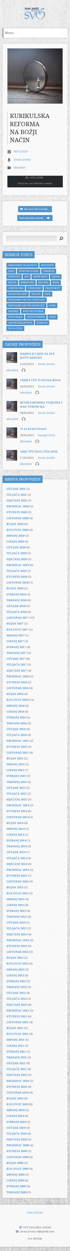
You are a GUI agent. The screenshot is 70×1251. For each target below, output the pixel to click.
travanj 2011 (16, 1057)
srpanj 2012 (15, 969)
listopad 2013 (17, 881)
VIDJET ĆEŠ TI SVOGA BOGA (40, 380)
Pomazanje (34, 288)
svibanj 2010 (16, 1121)
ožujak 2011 (15, 1063)
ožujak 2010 (15, 1127)
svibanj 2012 (16, 981)
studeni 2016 (16, 682)
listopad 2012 (17, 951)
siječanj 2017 (16, 670)
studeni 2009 (16, 1151)
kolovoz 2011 (17, 1033)
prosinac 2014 (17, 805)
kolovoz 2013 (17, 893)
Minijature (27, 282)
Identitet (19, 167)
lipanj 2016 (15, 711)
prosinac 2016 (17, 676)
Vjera (52, 317)
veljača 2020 (16, 553)
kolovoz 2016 (17, 699)
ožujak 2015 (15, 787)
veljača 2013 (16, 928)
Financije (48, 271)
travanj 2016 (16, 723)
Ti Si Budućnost (33, 429)
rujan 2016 (14, 693)
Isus (26, 276)
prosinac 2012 (17, 940)
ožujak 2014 (15, 852)
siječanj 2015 (16, 799)
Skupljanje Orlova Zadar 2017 (26, 305)
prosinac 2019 (17, 565)
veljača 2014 (16, 858)
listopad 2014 (17, 817)
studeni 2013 (16, 875)
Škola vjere (15, 328)
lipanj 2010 (15, 1115)
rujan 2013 (14, 887)
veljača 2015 (16, 793)
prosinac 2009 (17, 1145)
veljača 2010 (16, 1133)
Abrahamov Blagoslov (22, 265)
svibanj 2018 (16, 594)
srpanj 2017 (15, 635)
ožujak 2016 (15, 729)
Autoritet (47, 265)
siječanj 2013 (16, 934)
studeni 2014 (16, 811)
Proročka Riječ (17, 294)
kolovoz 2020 (17, 529)
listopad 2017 (17, 617)
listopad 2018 (17, 582)
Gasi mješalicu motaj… (32, 218)
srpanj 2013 (15, 899)
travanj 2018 (16, 600)
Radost (35, 294)
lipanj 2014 (15, 834)
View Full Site (35, 1212)
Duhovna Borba (29, 271)
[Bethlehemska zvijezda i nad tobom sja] (11, 409)
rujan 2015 (14, 758)
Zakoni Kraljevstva (20, 322)
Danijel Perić (46, 435)
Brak (11, 271)
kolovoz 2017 (17, 629)
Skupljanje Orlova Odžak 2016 (26, 300)
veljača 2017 (16, 664)
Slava (52, 305)
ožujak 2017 (15, 658)
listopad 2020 (17, 518)
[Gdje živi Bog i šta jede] (11, 458)
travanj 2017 (16, 652)
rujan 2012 (14, 957)
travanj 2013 (16, 916)
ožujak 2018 (15, 606)
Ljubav (56, 276)
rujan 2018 (14, 588)
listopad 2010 (17, 1092)
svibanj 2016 (16, 717)
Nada (55, 282)
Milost (12, 282)
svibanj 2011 (16, 1051)
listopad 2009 (17, 1157)
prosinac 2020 (17, 506)
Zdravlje (42, 322)
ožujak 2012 (15, 992)
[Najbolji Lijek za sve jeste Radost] (11, 361)
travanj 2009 (16, 1192)
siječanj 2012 (16, 1004)
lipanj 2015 (15, 770)
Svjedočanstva (36, 317)
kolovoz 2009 (17, 1168)
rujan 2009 (14, 1163)
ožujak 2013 (15, 922)
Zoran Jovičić (22, 159)
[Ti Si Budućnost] (11, 436)
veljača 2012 (16, 998)
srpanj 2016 (15, 705)
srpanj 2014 (15, 828)
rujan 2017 (14, 623)
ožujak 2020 (15, 547)
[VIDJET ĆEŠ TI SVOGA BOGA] (11, 387)
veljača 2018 (16, 611)
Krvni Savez (40, 276)
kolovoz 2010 (17, 1104)
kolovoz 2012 (17, 963)
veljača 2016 (16, 734)
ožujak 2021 (15, 488)
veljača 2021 (16, 494)
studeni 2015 (16, 746)
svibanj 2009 (16, 1186)
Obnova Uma (15, 288)
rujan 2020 (14, 524)
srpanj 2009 (15, 1174)
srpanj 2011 (15, 1039)
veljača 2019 (16, 570)
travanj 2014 (16, 846)
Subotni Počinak (33, 311)
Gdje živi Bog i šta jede (39, 451)
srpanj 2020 (15, 535)
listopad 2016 (17, 688)
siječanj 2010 (16, 1139)
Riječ (48, 294)
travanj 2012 (16, 987)
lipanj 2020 (15, 541)
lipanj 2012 (15, 975)
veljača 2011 (16, 1069)
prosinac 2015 (17, 740)
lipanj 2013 (15, 905)
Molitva (43, 282)
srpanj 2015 (15, 764)
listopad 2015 (17, 752)
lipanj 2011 (15, 1045)
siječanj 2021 (16, 500)
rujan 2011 (14, 1028)
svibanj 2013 (16, 910)
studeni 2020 (16, 512)
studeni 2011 (16, 1016)
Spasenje (13, 311)
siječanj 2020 (16, 559)
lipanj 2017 (15, 641)
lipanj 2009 (15, 1180)
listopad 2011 (17, 1022)
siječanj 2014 (16, 864)
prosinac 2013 (17, 869)
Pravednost (52, 288)
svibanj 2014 (16, 840)
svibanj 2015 (16, 776)
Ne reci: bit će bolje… (37, 209)
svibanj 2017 (16, 647)
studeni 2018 (16, 576)
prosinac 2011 (17, 1010)
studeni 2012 (16, 946)
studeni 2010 (16, 1086)
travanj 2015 (16, 782)
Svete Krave (15, 317)
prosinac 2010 (17, 1080)
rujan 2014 (14, 823)
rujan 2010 (14, 1098)
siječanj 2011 (16, 1074)
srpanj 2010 (15, 1110)
